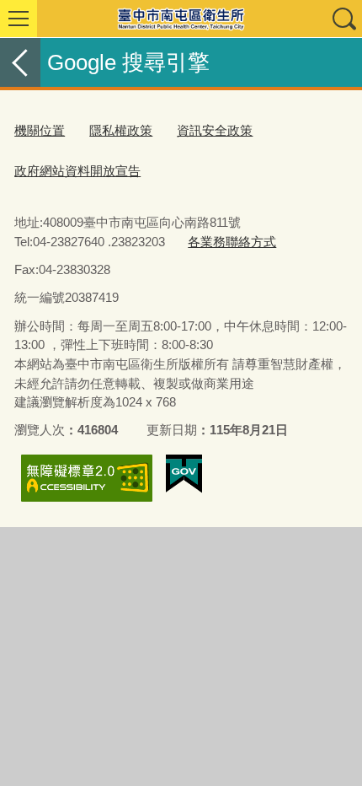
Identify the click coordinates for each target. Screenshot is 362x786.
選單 (18, 18)
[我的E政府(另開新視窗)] (184, 474)
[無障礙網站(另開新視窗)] (86, 478)
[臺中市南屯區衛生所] (181, 18)
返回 (20, 62)
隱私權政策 (120, 130)
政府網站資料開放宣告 (77, 171)
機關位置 (39, 130)
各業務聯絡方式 (232, 241)
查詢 (343, 18)
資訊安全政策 (215, 130)
